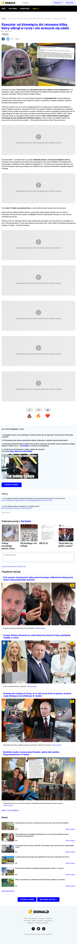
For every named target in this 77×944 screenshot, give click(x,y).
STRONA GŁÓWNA (27, 899)
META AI (43, 543)
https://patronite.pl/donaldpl (21, 451)
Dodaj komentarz (10, 555)
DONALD (4, 18)
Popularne (41, 918)
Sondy (34, 920)
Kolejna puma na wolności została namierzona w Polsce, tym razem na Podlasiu (41, 823)
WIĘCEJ (35, 8)
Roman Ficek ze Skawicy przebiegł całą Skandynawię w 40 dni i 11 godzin (39, 868)
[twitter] (8, 39)
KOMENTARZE (25, 8)
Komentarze (33, 918)
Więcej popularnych (10, 810)
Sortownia (24, 446)
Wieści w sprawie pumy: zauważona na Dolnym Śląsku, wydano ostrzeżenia (40, 879)
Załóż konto (70, 3)
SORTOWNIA (13, 8)
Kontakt (39, 920)
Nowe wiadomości (8, 891)
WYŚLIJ (17, 39)
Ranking (49, 918)
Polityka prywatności (42, 923)
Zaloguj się (57, 3)
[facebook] (4, 39)
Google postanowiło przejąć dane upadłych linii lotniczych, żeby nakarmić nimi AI (42, 857)
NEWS (4, 8)
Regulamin (30, 923)
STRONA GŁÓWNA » (11, 485)
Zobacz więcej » (40, 628)
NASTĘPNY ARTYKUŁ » (48, 899)
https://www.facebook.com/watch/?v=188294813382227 (17, 508)
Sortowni (26, 521)
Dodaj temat (48, 920)
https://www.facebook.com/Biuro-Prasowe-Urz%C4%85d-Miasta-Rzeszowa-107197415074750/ (27, 500)
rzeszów (5, 34)
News (25, 918)
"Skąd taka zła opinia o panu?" (65, 544)
